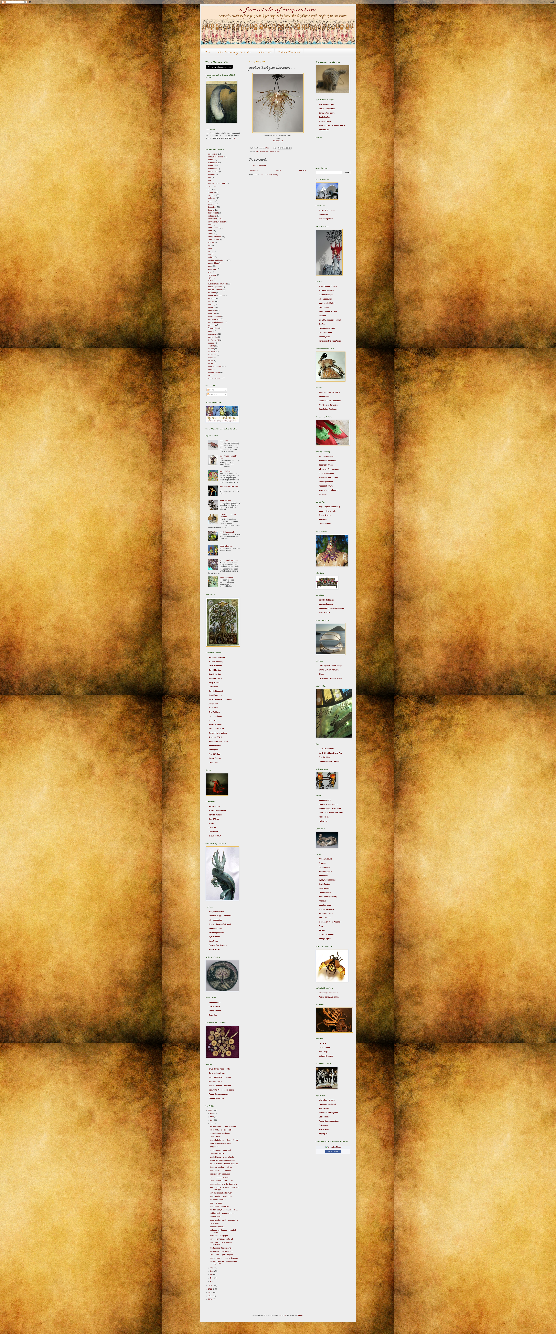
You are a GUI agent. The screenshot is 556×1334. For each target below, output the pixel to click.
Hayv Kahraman (215, 695)
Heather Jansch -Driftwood (220, 924)
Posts (211, 390)
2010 (210, 1286)
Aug (212, 1268)
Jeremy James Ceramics (329, 392)
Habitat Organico (326, 219)
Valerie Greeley (215, 758)
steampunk (212, 355)
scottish (211, 349)
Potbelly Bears (325, 121)
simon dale (323, 214)
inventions (212, 299)
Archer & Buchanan (327, 210)
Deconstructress (326, 465)
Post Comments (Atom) (269, 175)
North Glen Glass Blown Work (331, 753)
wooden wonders (214, 378)
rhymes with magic (326, 909)
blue (209, 180)
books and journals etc (217, 183)
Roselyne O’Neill (215, 737)
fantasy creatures (214, 237)
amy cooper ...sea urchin (219, 1207)
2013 (210, 1296)
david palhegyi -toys (217, 1073)
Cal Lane (322, 1043)
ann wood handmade (327, 511)
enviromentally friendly (217, 222)
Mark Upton (213, 941)
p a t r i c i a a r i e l (216, 729)
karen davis (213, 708)
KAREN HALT (214, 1007)
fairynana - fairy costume (329, 469)
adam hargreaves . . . (228, 577)
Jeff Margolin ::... (325, 397)
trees (210, 369)
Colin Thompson (215, 666)
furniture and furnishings (217, 260)
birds (210, 178)
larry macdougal (215, 716)
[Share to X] (284, 148)
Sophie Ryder (214, 949)
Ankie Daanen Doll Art (328, 286)
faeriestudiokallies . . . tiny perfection (224, 1140)
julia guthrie (213, 704)
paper (210, 331)
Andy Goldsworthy (216, 912)
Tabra (321, 926)
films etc (211, 242)
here (233, 138)
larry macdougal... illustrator (221, 1193)
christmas (211, 198)
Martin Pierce (324, 613)
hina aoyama (324, 1108)
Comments (213, 394)
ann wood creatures (327, 109)
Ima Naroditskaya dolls (328, 312)
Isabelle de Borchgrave (328, 478)
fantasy (210, 234)
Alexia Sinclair (215, 806)
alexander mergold (326, 105)
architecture (212, 163)
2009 (210, 1110)
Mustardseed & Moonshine (330, 401)
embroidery (212, 216)
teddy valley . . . (226, 546)
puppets (211, 343)
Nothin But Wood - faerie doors (221, 1090)
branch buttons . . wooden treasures (224, 1164)
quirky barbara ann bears (220, 1133)
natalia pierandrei (216, 725)
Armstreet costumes (327, 461)
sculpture (211, 352)
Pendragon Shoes (326, 482)
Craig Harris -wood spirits (219, 1069)
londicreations (324, 888)
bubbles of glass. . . (227, 501)
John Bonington (215, 928)
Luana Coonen (325, 893)
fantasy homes (213, 240)
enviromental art (214, 219)
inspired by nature (215, 290)
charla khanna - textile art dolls (222, 1157)
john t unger (323, 1052)
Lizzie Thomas (324, 1117)
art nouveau (212, 169)
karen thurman (325, 524)
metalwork (212, 310)
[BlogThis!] (281, 148)
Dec (212, 1281)
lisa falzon (213, 720)
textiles (210, 361)
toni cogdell (213, 750)
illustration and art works (217, 284)
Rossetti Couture (326, 486)
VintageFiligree (325, 939)
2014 (210, 1299)
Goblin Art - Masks (326, 473)
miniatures (212, 313)
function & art (278, 141)
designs (211, 210)
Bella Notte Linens (326, 600)
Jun (212, 1120)
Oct (211, 1275)
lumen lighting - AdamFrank (330, 808)
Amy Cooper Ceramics (328, 405)
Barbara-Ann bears (327, 113)
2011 (210, 1289)
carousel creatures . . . (218, 1154)
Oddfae (322, 324)
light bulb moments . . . (228, 532)
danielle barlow (215, 674)
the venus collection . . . (219, 1200)
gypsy (210, 272)
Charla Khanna (215, 1011)
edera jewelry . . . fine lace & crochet (224, 1258)
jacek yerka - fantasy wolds (220, 1143)
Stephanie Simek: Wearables (330, 922)
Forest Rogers (325, 307)
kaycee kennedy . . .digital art (221, 1239)
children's (211, 195)
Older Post (302, 170)
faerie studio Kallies (327, 303)
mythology (212, 325)
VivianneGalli (324, 130)
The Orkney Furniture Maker (330, 678)
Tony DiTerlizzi (214, 754)
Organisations (213, 328)
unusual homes (214, 372)
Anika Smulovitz (325, 859)
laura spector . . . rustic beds (221, 1196)
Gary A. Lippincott (216, 691)
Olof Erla (212, 827)
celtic (210, 189)
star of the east (325, 918)
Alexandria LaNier (326, 457)
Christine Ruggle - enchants (220, 916)
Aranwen (322, 863)
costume (211, 204)
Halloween (212, 275)
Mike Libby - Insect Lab (328, 993)
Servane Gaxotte (326, 914)
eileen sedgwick (215, 678)
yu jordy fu (323, 821)
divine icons (214, 1147)
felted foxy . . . (225, 441)
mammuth (282, 1315)
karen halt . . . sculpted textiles (221, 1130)
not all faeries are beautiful (330, 320)
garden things (213, 263)
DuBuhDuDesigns (326, 295)
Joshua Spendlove (216, 933)
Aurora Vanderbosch (217, 811)
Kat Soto (322, 316)
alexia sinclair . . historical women (223, 1126)
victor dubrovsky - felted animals (332, 126)
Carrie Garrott (324, 867)
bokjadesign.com (326, 604)
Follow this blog (333, 1151)
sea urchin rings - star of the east (222, 1160)
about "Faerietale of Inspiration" (234, 52)
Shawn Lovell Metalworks (329, 670)
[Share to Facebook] (287, 148)
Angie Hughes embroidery (329, 507)
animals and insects (215, 157)
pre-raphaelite (213, 340)
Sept (212, 1271)
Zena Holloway (215, 836)
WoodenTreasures (216, 1098)
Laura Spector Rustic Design (330, 666)
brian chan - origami (327, 1100)
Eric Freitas (213, 687)
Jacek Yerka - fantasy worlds (221, 699)
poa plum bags (325, 905)
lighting (277, 151)
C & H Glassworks (326, 749)
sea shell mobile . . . (217, 1227)
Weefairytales (324, 337)
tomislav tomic (215, 746)
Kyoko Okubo (214, 937)
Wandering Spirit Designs (329, 761)
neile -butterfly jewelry (328, 897)
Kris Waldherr (214, 712)
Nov (212, 1278)
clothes (210, 201)
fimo (209, 245)
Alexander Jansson (217, 657)
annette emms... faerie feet (220, 1150)
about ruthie (264, 52)
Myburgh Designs (326, 1056)
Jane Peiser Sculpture (328, 409)
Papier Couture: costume (329, 1121)
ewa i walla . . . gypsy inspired (221, 1255)
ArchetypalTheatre (326, 291)
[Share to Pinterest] (290, 148)
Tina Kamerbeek (325, 333)
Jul (211, 1124)
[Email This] (279, 148)
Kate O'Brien (214, 819)
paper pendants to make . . (220, 1177)
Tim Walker (213, 832)
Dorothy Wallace (215, 815)
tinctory (322, 930)
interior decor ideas (267, 151)
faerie (210, 231)
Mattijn (211, 823)
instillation (212, 293)
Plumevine (323, 901)
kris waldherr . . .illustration (220, 1170)
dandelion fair (324, 117)
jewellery (211, 302)
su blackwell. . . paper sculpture (222, 1213)
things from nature (215, 367)
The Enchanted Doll (327, 328)
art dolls (211, 166)
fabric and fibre (214, 228)
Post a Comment (259, 166)
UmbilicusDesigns (326, 935)
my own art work (214, 319)
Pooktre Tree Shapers (218, 945)
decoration (212, 207)
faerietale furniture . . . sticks (221, 1167)
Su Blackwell (324, 1129)
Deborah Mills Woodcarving (220, 1077)
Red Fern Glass (325, 817)
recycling (211, 346)
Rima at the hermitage (218, 733)
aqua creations (325, 800)
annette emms (215, 1002)
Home (207, 52)
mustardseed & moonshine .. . (221, 1248)
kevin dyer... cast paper (219, 1236)
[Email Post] (274, 148)
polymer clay (213, 337)
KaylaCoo (213, 1015)
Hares (210, 278)
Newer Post (254, 170)
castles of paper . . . (217, 1203)
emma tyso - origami (327, 1104)
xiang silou (213, 762)
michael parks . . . (217, 1217)
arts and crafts (213, 172)
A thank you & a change (229, 560)
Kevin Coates (324, 884)
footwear (211, 257)
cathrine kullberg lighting (329, 804)
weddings (211, 375)
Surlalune (323, 494)
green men (212, 269)
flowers (210, 248)
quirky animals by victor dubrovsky (223, 1184)
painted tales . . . (226, 471)
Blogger (300, 1315)
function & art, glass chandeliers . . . (224, 1210)
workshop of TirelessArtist (330, 341)
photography (213, 334)
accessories (212, 154)
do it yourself (213, 213)
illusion (210, 281)
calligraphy (212, 186)
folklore (211, 251)
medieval (211, 307)
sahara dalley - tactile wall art (221, 1181)
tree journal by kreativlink (220, 1174)
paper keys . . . (215, 1223)
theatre (210, 364)
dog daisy (323, 519)
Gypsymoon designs (327, 880)
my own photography (216, 322)
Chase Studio (324, 1048)
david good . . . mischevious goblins (224, 1220)
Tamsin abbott (324, 757)
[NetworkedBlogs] (333, 1147)
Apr (211, 1113)
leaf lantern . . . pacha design (221, 1251)
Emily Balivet (214, 683)
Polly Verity (323, 1125)
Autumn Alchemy (216, 662)
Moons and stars (214, 316)
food (209, 254)
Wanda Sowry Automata (218, 1094)
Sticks (321, 674)
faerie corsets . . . (216, 1137)
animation (212, 160)
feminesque (323, 876)
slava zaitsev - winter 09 (329, 490)
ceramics (211, 192)
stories (210, 358)
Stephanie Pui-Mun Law (218, 741)
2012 (210, 1292)
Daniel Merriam (215, 670)
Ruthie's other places (289, 52)
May (212, 1117)
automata (211, 175)
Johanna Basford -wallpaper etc (332, 608)
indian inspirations (215, 287)
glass (257, 151)
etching (211, 225)
